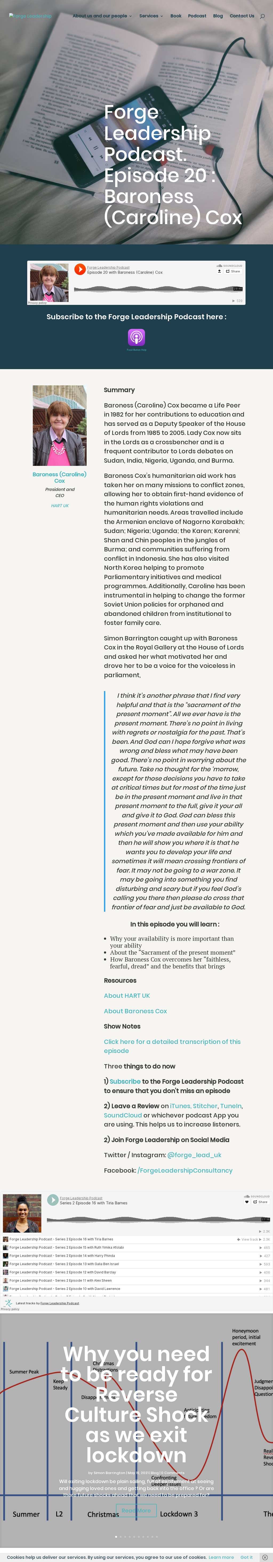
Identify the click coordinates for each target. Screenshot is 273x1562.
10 (157, 1537)
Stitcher (205, 1106)
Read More (136, 1510)
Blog (218, 16)
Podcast (197, 16)
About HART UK (127, 995)
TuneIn (231, 1106)
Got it (246, 1557)
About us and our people (100, 16)
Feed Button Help (136, 350)
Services (148, 16)
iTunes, (181, 1106)
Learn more (221, 1557)
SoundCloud (123, 1115)
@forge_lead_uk (194, 1155)
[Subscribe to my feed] (136, 343)
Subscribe (125, 1081)
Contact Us (242, 16)
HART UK (60, 506)
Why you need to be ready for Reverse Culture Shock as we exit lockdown (136, 1405)
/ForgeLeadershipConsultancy (185, 1170)
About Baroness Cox (135, 1011)
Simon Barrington (109, 1472)
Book (176, 16)
